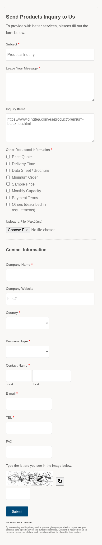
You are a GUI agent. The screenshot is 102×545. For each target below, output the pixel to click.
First (9, 384)
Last (36, 384)
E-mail (12, 393)
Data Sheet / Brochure (30, 170)
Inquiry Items (15, 109)
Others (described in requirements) (29, 207)
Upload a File (24, 221)
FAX (9, 441)
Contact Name (18, 365)
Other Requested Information (29, 150)
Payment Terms (25, 198)
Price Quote (22, 157)
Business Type (18, 341)
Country (13, 312)
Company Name (19, 264)
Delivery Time (23, 164)
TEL (10, 417)
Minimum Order (25, 177)
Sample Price (23, 184)
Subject (12, 44)
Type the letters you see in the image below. (39, 465)
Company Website (19, 288)
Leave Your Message (23, 68)
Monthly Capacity (26, 191)
